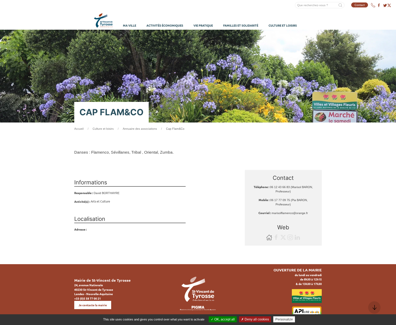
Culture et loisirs (103, 128)
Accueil (79, 128)
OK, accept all (224, 319)
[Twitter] (387, 5)
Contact (360, 5)
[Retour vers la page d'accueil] (103, 20)
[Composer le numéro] (373, 5)
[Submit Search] (340, 5)
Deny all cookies (256, 319)
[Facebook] (379, 5)
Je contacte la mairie (93, 305)
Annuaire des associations (140, 128)
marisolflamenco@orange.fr (290, 213)
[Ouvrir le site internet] (269, 237)
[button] (374, 307)
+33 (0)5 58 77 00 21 (87, 298)
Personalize (284, 319)
